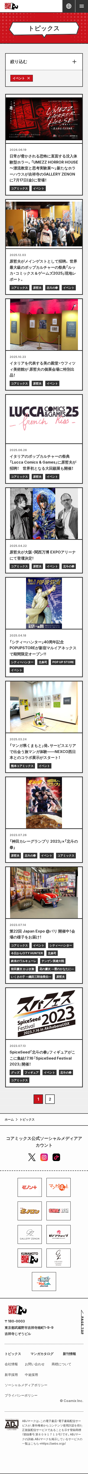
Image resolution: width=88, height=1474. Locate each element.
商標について (61, 1364)
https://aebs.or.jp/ (54, 1443)
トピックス (13, 1354)
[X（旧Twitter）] (32, 1157)
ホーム (9, 1119)
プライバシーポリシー (21, 1395)
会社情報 (11, 1364)
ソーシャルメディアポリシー (26, 1385)
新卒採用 (11, 1375)
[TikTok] (56, 1157)
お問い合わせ (35, 1364)
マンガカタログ (42, 1354)
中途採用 (31, 1375)
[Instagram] (44, 1157)
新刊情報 (69, 1354)
